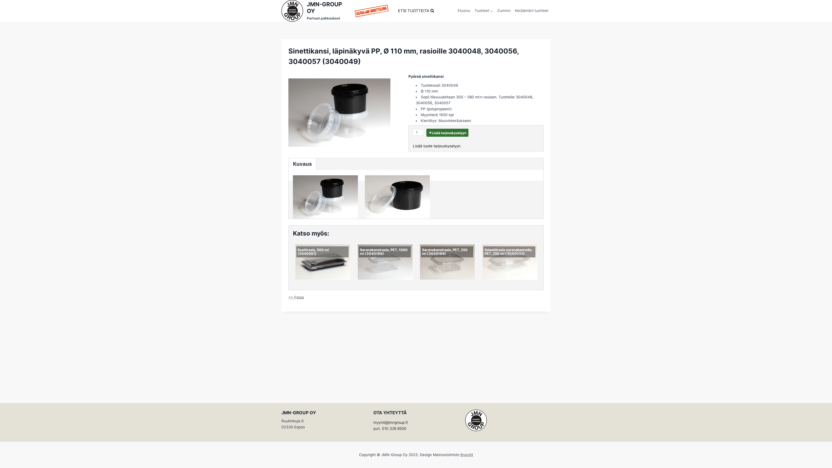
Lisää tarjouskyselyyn (449, 133)
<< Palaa (296, 297)
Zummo (503, 10)
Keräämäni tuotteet (531, 10)
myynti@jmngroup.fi (390, 422)
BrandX (466, 455)
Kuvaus (302, 164)
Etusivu (464, 10)
